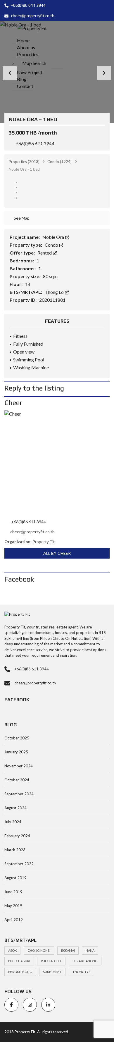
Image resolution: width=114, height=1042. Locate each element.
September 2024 (19, 794)
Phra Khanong (85, 961)
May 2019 (13, 905)
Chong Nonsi (38, 950)
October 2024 (16, 780)
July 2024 (12, 822)
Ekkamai (68, 950)
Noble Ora (53, 237)
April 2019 (13, 919)
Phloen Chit (51, 961)
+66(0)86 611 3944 (28, 5)
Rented (45, 252)
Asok (12, 950)
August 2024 (15, 808)
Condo (52, 245)
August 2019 (15, 877)
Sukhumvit (52, 972)
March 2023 (14, 849)
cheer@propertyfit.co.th (32, 15)
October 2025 (16, 738)
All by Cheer (57, 553)
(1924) (59, 161)
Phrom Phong (20, 972)
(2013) (24, 161)
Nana (90, 950)
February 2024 (17, 835)
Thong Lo (55, 292)
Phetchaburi (19, 961)
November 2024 (18, 766)
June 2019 (13, 891)
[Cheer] (57, 462)
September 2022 (19, 863)
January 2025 (16, 752)
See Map (21, 218)
